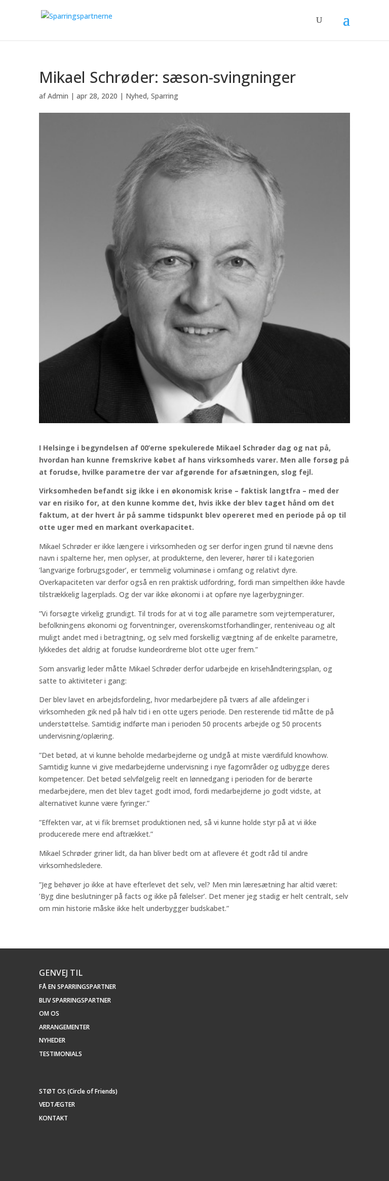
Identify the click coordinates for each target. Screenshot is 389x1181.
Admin (58, 96)
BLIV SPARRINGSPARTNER (75, 1000)
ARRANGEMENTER (64, 1027)
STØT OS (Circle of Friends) (78, 1091)
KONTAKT (53, 1118)
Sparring (164, 96)
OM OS (49, 1013)
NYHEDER (52, 1040)
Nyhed (136, 96)
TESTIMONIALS (60, 1054)
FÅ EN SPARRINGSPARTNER (77, 986)
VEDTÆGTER (57, 1104)
